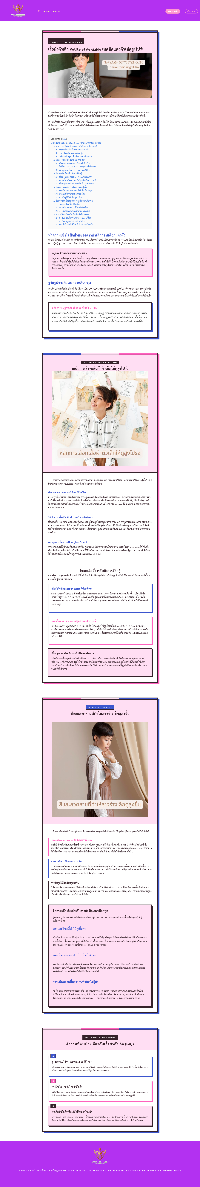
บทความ (56, 11)
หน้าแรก (46, 11)
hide (64, 139)
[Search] (39, 11)
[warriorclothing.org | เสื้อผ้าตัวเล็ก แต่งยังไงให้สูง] (18, 10)
